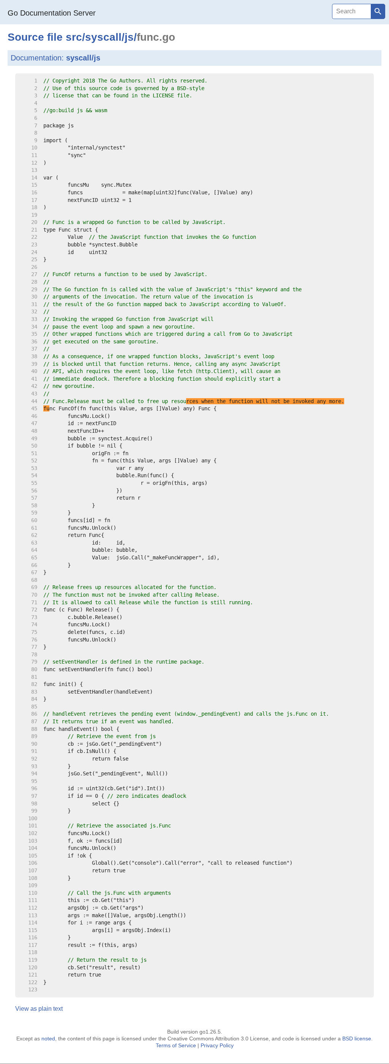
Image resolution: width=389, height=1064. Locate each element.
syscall (103, 37)
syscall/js (83, 58)
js (129, 37)
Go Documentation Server (52, 13)
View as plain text (39, 1008)
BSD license (356, 1038)
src (74, 37)
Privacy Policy (217, 1045)
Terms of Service (176, 1045)
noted (48, 1038)
